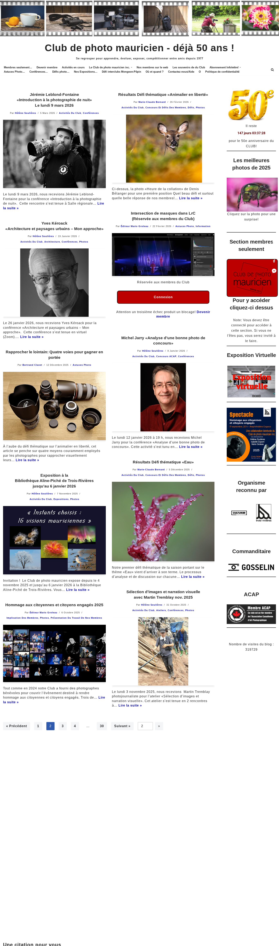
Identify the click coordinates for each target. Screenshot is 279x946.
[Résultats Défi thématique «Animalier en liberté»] (163, 148)
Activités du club (70, 113)
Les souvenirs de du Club (189, 67)
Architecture (52, 241)
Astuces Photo (184, 226)
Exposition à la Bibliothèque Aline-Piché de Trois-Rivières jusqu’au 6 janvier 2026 (54, 480)
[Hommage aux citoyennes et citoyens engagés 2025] (54, 653)
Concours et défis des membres (165, 107)
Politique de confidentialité (222, 71)
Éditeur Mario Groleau (134, 226)
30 (102, 726)
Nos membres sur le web (152, 67)
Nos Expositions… (85, 71)
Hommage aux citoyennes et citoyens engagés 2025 (54, 605)
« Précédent (16, 726)
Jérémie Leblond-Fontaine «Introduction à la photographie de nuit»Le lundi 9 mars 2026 (54, 99)
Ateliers (161, 610)
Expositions (61, 499)
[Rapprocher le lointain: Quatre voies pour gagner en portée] (54, 406)
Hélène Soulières (25, 113)
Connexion (163, 297)
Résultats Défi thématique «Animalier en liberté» (163, 94)
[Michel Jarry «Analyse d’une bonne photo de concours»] (163, 397)
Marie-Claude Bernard (152, 102)
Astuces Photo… (14, 71)
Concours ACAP (166, 356)
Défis (191, 107)
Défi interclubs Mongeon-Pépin (121, 71)
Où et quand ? (155, 71)
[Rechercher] (272, 69)
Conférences (91, 113)
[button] (131, 67)
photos (200, 107)
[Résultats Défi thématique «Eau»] (163, 521)
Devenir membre (47, 67)
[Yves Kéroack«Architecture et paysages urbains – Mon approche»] (54, 282)
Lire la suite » (191, 198)
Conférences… (38, 71)
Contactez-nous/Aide (181, 71)
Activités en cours (73, 67)
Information (203, 226)
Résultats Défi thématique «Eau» (163, 462)
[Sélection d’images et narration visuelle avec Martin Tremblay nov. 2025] (163, 651)
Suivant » (122, 726)
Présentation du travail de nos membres (76, 618)
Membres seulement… (18, 67)
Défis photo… (60, 71)
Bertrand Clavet (32, 365)
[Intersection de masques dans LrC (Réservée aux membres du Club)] (163, 254)
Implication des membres (22, 618)
